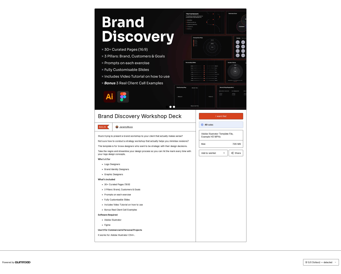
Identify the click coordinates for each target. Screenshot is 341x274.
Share (238, 153)
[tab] (167, 107)
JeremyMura (126, 127)
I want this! (221, 116)
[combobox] (213, 153)
